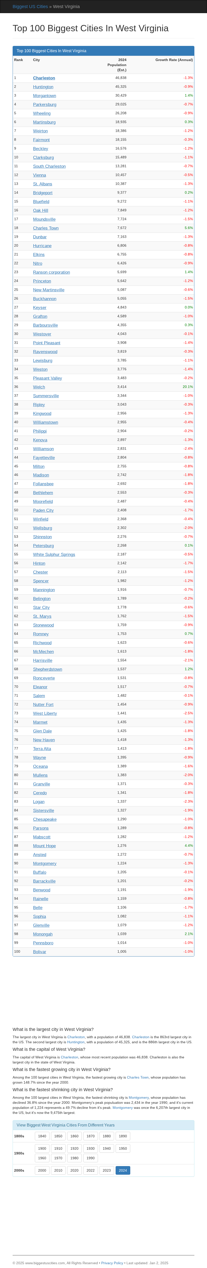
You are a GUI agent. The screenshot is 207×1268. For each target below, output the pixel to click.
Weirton (40, 131)
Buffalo (39, 872)
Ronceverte (44, 678)
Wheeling (41, 113)
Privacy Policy (112, 1263)
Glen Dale (42, 731)
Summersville (46, 395)
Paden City (43, 510)
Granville (41, 784)
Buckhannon (44, 298)
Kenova (40, 440)
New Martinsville (48, 290)
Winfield (40, 519)
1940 (107, 1148)
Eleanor (40, 687)
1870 (91, 1136)
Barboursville (45, 325)
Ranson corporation (51, 272)
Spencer (41, 581)
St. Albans (42, 184)
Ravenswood (45, 351)
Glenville (41, 925)
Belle (37, 907)
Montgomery (45, 863)
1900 (42, 1148)
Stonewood (43, 625)
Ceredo (40, 793)
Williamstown (45, 422)
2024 (123, 1170)
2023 (107, 1170)
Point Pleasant (46, 343)
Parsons (41, 828)
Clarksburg (43, 157)
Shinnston (42, 536)
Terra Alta (42, 748)
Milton (38, 466)
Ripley (39, 404)
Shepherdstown (47, 669)
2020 (74, 1170)
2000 (42, 1170)
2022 (91, 1170)
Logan (38, 801)
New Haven (44, 740)
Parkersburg (44, 104)
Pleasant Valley (47, 378)
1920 (74, 1148)
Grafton (40, 316)
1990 (91, 1158)
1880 (107, 1136)
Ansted (39, 854)
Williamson (43, 448)
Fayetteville (44, 457)
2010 (58, 1170)
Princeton (42, 281)
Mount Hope (44, 845)
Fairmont (41, 139)
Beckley (40, 148)
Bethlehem (43, 492)
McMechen (43, 651)
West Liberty (45, 713)
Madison (41, 475)
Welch (39, 387)
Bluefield (41, 201)
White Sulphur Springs (54, 554)
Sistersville (43, 810)
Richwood (42, 642)
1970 (58, 1158)
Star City (41, 607)
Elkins (39, 254)
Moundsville (44, 219)
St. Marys (42, 616)
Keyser (39, 307)
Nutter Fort (43, 704)
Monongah (43, 934)
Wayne (39, 757)
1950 (123, 1148)
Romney (41, 634)
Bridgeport (43, 192)
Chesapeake (45, 819)
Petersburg (43, 545)
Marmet (40, 722)
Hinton (39, 563)
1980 (74, 1158)
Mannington (44, 589)
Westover (42, 334)
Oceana (40, 766)
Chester (40, 572)
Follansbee (43, 484)
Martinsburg (44, 122)
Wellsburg (42, 528)
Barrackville (44, 881)
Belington (41, 598)
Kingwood (42, 413)
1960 (42, 1158)
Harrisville (42, 660)
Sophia (39, 916)
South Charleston (49, 166)
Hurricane (42, 245)
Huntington (43, 86)
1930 (91, 1148)
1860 (74, 1136)
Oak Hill (40, 210)
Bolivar (39, 951)
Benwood (41, 890)
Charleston (44, 78)
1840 (42, 1136)
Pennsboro (43, 943)
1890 (123, 1136)
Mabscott (41, 837)
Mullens (40, 775)
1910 (58, 1148)
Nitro (37, 263)
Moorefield (43, 501)
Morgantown (44, 95)
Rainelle (40, 898)
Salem (39, 695)
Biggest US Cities (30, 6)
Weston (40, 369)
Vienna (39, 175)
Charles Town (46, 228)
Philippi (40, 431)
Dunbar (40, 237)
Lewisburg (42, 360)
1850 (58, 1136)
